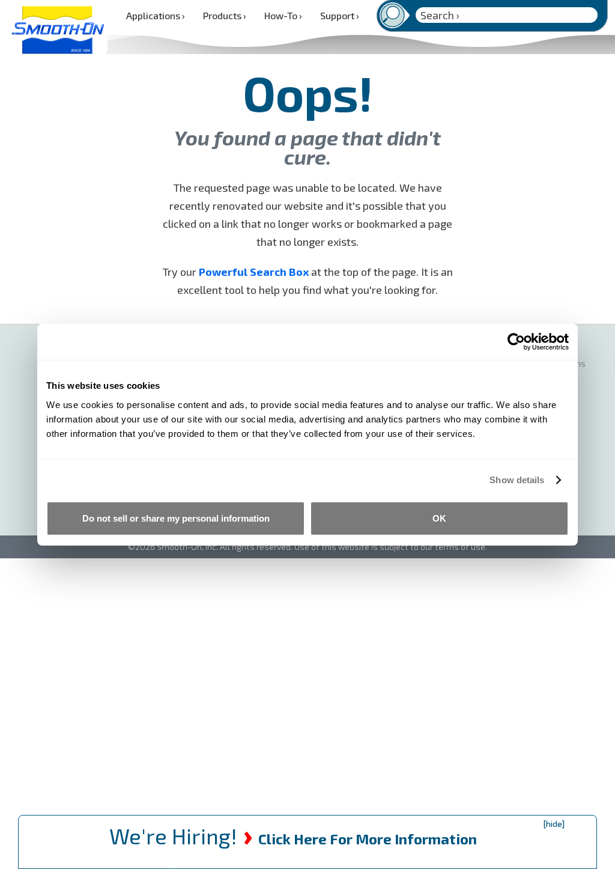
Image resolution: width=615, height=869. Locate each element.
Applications (155, 15)
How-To (283, 15)
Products (224, 15)
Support (339, 15)
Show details (516, 480)
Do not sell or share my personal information (176, 518)
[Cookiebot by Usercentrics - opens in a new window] (516, 342)
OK (439, 518)
